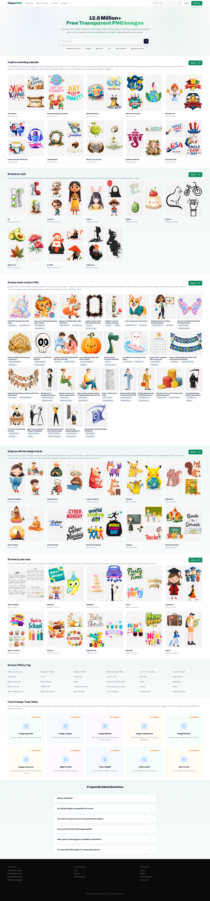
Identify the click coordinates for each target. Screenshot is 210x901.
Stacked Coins (174, 397)
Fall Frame (143, 677)
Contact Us (144, 880)
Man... (31, 436)
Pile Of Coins (107, 397)
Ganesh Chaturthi (132, 159)
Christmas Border (179, 691)
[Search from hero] (146, 41)
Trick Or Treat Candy (147, 672)
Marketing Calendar (15, 880)
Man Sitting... (83, 400)
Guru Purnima (13, 545)
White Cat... (139, 362)
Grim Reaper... (191, 397)
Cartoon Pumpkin (87, 362)
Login (76, 870)
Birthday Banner (187, 362)
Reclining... (13, 365)
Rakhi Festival (69, 362)
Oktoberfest (170, 113)
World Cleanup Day (93, 545)
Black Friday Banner (48, 691)
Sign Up (77, 874)
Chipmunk (169, 499)
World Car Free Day (133, 113)
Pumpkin (88, 49)
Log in (186, 3)
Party (128, 605)
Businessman (125, 400)
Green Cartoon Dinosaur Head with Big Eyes (111, 359)
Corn (109, 49)
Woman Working (65, 400)
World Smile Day (92, 113)
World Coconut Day (93, 159)
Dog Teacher (71, 436)
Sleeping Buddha (15, 362)
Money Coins (161, 397)
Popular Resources (15, 874)
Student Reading (14, 499)
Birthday (50, 605)
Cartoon (50, 219)
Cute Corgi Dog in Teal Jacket (136, 321)
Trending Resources (15, 870)
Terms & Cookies (146, 877)
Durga (76, 682)
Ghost (43, 677)
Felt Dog (12, 436)
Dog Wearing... (131, 325)
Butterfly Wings (184, 328)
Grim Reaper (90, 436)
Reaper (189, 400)
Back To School (121, 49)
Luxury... (90, 325)
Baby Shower (91, 650)
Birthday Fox (64, 325)
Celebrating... (40, 328)
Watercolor (12, 265)
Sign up (197, 3)
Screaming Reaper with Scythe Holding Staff (193, 395)
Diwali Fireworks (13, 687)
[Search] (179, 3)
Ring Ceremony (34, 433)
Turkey (142, 687)
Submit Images (79, 877)
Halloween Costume (15, 672)
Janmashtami (52, 159)
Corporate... (64, 397)
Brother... (58, 362)
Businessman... (126, 397)
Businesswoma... (48, 397)
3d (9, 219)
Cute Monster (24, 325)
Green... (108, 362)
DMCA (142, 874)
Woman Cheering (54, 436)
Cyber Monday (52, 545)
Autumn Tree (111, 677)
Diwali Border (45, 687)
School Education (172, 545)
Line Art (168, 219)
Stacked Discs (108, 400)
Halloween (29, 3)
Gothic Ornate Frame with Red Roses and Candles (93, 323)
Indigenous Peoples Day (115, 682)
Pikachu (129, 499)
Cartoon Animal (92, 499)
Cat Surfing (128, 362)
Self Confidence (54, 433)
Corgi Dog (142, 325)
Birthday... (12, 325)
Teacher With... (157, 325)
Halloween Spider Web (115, 672)
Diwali (142, 682)
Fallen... (109, 325)
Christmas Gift (145, 691)
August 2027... (156, 362)
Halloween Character (73, 49)
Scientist (169, 325)
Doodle (50, 265)
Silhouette (90, 265)
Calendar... (154, 365)
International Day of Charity (57, 113)
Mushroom (99, 49)
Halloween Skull (40, 362)
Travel (167, 650)
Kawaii (128, 219)
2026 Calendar (13, 605)
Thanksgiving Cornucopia (116, 687)
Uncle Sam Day (170, 159)
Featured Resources (15, 877)
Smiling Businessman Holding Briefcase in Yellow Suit (146, 395)
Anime (88, 219)
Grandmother (52, 499)
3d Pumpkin (12, 677)
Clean (15, 3)
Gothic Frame (91, 328)
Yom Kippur (12, 113)
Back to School (42, 3)
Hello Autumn (177, 677)
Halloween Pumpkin (48, 672)
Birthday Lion (40, 325)
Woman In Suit (47, 400)
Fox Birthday (77, 325)
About (142, 870)
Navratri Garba (46, 682)
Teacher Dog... (14, 433)
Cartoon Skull (39, 365)
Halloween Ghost (80, 672)
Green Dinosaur (110, 365)
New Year (129, 650)
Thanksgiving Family (81, 687)
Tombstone (78, 677)
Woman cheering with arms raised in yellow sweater (55, 431)
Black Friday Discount (15, 691)
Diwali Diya (176, 682)
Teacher (54, 3)
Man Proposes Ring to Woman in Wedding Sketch (35, 431)
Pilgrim (175, 687)
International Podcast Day (18, 159)
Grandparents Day (137, 49)
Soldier (117, 325)
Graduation (169, 605)
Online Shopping (113, 691)
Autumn (64, 3)
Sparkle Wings (183, 325)
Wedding (89, 605)
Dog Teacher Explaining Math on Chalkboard (72, 431)
